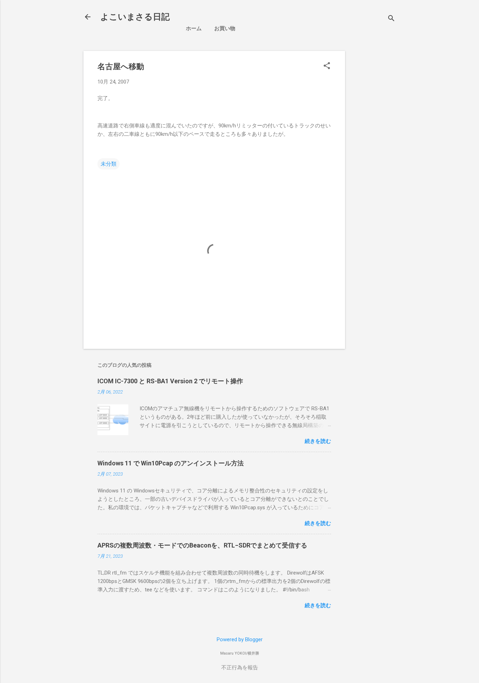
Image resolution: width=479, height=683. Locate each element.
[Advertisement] (409, 100)
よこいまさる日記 (135, 17)
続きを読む (318, 441)
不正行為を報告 (239, 667)
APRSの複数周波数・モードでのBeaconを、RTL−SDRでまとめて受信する (202, 545)
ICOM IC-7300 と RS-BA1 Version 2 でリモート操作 (170, 381)
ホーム (194, 28)
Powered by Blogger (240, 639)
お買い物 (224, 28)
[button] (327, 66)
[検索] (391, 19)
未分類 (108, 164)
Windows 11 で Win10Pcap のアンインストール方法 (170, 463)
